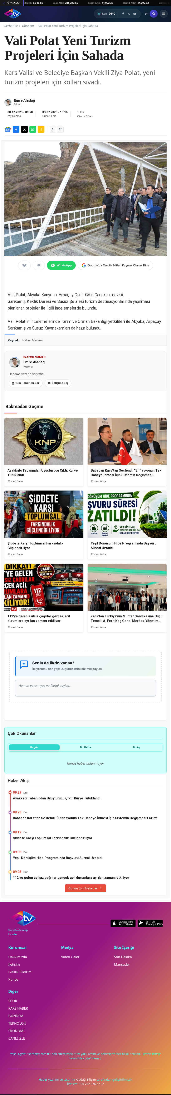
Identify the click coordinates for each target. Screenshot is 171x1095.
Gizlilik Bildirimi (20, 972)
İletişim (14, 964)
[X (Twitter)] (129, 13)
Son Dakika (123, 957)
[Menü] (164, 14)
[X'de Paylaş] (24, 129)
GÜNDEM (15, 1016)
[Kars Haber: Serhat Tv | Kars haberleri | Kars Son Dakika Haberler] (12, 14)
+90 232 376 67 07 (91, 1084)
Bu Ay (136, 747)
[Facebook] (123, 13)
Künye (13, 979)
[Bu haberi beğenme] (39, 265)
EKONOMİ (16, 1031)
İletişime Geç (60, 383)
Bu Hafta (85, 747)
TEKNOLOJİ (17, 1023)
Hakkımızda (17, 957)
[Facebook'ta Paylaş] (16, 129)
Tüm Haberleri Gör (27, 383)
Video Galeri (70, 957)
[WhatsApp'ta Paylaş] (32, 129)
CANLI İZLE (16, 1038)
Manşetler (122, 964)
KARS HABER (18, 1008)
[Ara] (154, 14)
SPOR (12, 1001)
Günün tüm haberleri (83, 888)
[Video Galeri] (146, 13)
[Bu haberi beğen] (24, 265)
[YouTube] (134, 13)
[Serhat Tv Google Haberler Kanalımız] (7, 129)
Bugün (34, 747)
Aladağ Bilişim (86, 1079)
